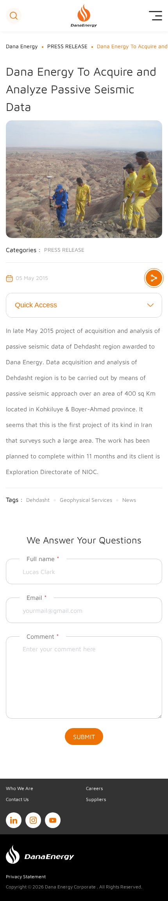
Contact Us (17, 799)
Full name (43, 559)
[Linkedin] (13, 820)
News (129, 499)
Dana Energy (22, 46)
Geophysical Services (86, 499)
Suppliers (96, 799)
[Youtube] (53, 820)
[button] (13, 16)
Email (37, 597)
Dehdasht (38, 499)
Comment (43, 636)
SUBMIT (84, 736)
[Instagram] (33, 820)
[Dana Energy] (84, 15)
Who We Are (19, 788)
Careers (94, 788)
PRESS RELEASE (67, 46)
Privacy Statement (26, 876)
